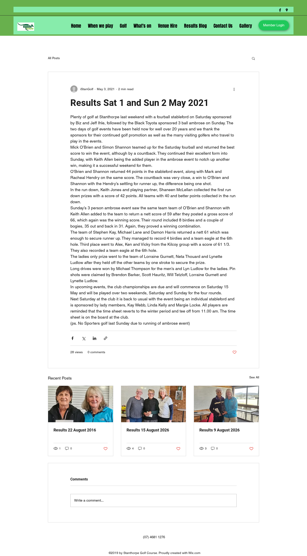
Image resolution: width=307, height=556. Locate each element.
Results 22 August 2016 (74, 430)
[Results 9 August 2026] (226, 404)
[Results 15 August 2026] (153, 404)
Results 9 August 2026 (219, 430)
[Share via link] (105, 338)
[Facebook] (280, 10)
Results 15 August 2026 (148, 430)
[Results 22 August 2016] (80, 404)
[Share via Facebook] (72, 338)
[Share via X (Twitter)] (83, 338)
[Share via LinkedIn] (94, 338)
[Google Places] (287, 10)
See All (254, 377)
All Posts (54, 58)
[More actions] (234, 89)
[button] (253, 58)
